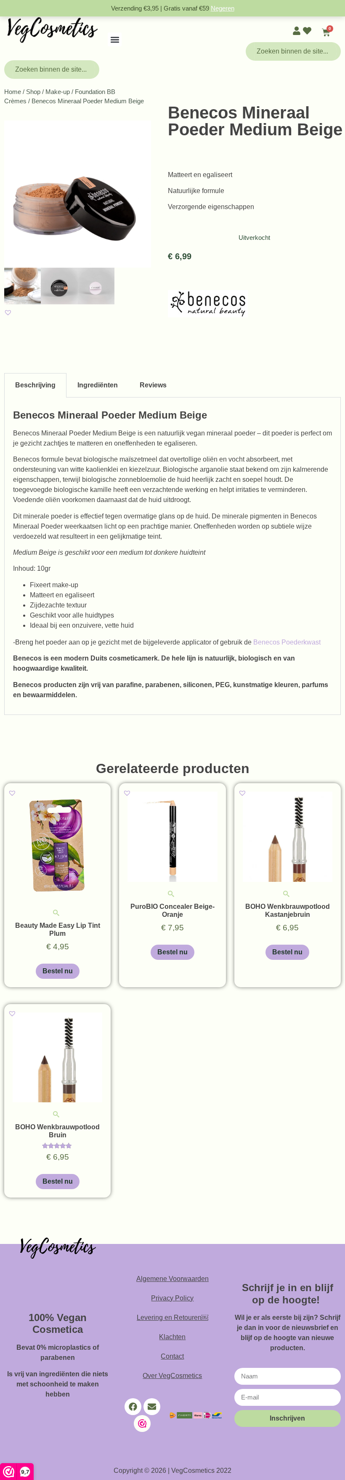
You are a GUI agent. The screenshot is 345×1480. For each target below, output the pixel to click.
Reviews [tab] (153, 385)
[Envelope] (151, 1406)
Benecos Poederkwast (287, 642)
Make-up (57, 92)
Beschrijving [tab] (35, 385)
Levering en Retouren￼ (172, 1317)
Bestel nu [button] (57, 971)
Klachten (172, 1336)
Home (12, 92)
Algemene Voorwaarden (172, 1278)
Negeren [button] (222, 8)
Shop (33, 92)
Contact (172, 1356)
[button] (115, 39)
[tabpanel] (172, 556)
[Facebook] (133, 1406)
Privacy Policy (172, 1298)
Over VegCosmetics (172, 1375)
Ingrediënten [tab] (97, 385)
